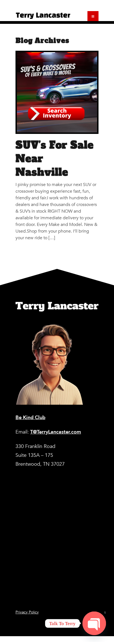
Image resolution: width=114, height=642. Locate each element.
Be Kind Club (30, 417)
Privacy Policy (27, 612)
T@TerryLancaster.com (55, 432)
